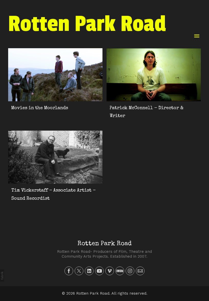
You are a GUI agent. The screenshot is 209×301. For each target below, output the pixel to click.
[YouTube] (99, 271)
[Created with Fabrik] (2, 275)
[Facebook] (68, 271)
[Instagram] (130, 271)
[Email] (140, 271)
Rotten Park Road (104, 244)
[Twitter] (79, 271)
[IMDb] (119, 271)
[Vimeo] (109, 271)
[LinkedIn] (89, 271)
